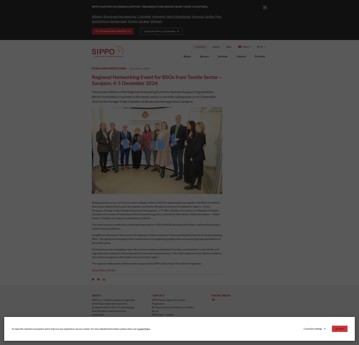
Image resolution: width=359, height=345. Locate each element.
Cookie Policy (143, 328)
